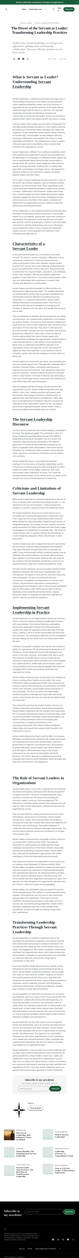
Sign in (59, 9)
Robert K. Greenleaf (56, 430)
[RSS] (73, 1239)
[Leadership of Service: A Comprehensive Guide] (59, 1152)
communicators (24, 892)
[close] (76, 2)
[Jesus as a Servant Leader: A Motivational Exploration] (59, 1169)
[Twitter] (58, 1239)
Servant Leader (26, 23)
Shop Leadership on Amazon (45, 1249)
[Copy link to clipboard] (27, 59)
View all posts (35, 1108)
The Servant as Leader (30, 433)
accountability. (49, 884)
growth (46, 839)
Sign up (22, 1249)
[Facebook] (53, 1239)
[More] (45, 9)
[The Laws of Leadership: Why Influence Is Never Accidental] (20, 1135)
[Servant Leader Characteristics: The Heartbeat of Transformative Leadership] (20, 1171)
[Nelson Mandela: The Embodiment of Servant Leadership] (20, 1152)
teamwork (59, 708)
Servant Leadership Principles (47, 23)
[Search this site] (53, 9)
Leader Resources (35, 9)
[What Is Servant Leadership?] (59, 1134)
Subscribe (69, 9)
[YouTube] (68, 1239)
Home (24, 9)
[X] (63, 1239)
